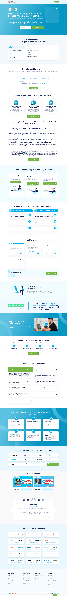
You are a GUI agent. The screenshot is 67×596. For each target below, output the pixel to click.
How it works (48, 10)
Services (37, 1)
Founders (49, 581)
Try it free (56, 1)
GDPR (9, 583)
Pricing (34, 1)
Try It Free (38, 27)
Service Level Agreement (12, 578)
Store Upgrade (26, 578)
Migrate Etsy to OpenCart (16, 549)
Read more (50, 594)
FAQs (47, 17)
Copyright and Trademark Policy (14, 585)
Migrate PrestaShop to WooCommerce (51, 555)
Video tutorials (26, 580)
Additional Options (49, 12)
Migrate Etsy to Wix (16, 542)
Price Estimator (25, 27)
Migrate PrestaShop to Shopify (51, 549)
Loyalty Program (38, 578)
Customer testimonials (52, 580)
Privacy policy (10, 580)
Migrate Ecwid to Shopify (51, 562)
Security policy (10, 581)
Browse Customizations (48, 184)
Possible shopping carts (27, 583)
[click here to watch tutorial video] (46, 324)
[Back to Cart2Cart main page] (12, 2)
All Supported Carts (26, 581)
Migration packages (26, 577)
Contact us (50, 575)
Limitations (48, 21)
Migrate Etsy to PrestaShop (33, 542)
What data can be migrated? (51, 8)
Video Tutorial (48, 15)
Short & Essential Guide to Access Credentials (25, 150)
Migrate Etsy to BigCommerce (51, 542)
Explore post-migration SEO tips (18, 376)
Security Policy (53, 342)
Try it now (50, 273)
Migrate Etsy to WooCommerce (33, 535)
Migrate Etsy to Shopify (16, 535)
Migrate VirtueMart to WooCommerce (33, 549)
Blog (41, 1)
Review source (33, 517)
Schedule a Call (46, 1)
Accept (54, 594)
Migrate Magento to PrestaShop (16, 562)
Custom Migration (29, 1)
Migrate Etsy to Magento (51, 535)
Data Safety (48, 19)
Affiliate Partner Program (39, 575)
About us (49, 577)
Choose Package (31, 184)
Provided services (51, 578)
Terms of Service (11, 577)
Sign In (53, 1)
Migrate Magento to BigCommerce (16, 555)
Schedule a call (44, 30)
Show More (32, 159)
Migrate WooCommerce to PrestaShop (33, 555)
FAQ (24, 575)
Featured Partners (38, 577)
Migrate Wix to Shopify (33, 562)
